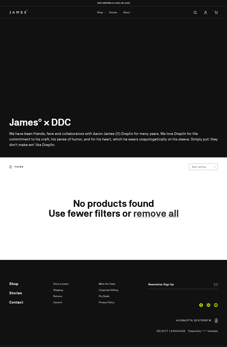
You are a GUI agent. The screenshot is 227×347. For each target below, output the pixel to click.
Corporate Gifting (108, 290)
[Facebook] (201, 305)
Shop (13, 283)
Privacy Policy (106, 302)
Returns (57, 296)
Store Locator (61, 283)
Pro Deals (104, 296)
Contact (16, 302)
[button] (195, 12)
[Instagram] (208, 305)
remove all (156, 213)
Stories (113, 12)
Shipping (58, 290)
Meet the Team (107, 283)
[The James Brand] (26, 12)
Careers (57, 302)
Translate (212, 331)
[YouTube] (216, 305)
